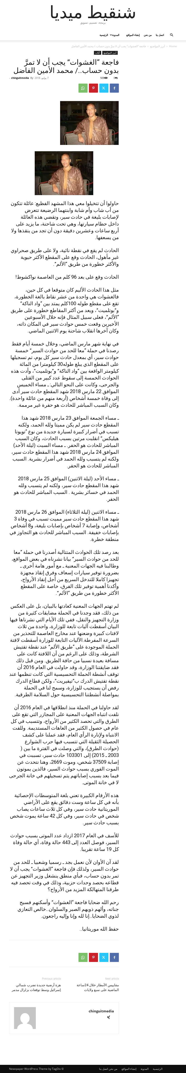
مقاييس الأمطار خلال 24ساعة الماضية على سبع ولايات (98, 987)
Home (173, 46)
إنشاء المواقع (133, 35)
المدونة (115, 35)
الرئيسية (104, 35)
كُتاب (97, 52)
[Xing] (110, 1017)
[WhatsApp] (83, 88)
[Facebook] (114, 88)
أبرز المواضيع (157, 46)
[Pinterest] (93, 88)
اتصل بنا (160, 35)
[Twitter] (103, 88)
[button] (171, 35)
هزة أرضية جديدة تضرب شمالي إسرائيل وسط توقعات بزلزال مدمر (36, 987)
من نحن (148, 35)
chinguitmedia (20, 77)
